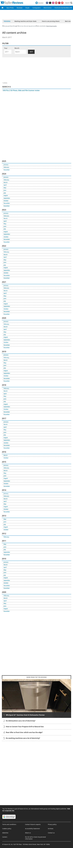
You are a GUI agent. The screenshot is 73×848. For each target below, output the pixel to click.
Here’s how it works (51, 26)
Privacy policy (52, 824)
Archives (50, 828)
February (6, 167)
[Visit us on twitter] (50, 3)
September (7, 198)
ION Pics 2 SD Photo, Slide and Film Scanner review (21, 90)
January (6, 164)
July (5, 193)
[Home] (2, 8)
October (6, 201)
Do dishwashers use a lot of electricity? (20, 721)
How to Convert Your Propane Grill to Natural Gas (25, 727)
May (5, 188)
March (5, 182)
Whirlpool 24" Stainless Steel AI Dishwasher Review (25, 715)
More (68, 8)
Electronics (48, 8)
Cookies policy (6, 828)
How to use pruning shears (51, 21)
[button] (68, 3)
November (7, 203)
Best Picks (10, 8)
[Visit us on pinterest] (59, 3)
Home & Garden (60, 8)
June (5, 190)
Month (17, 48)
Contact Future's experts (33, 824)
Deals (27, 8)
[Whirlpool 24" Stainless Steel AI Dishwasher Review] (36, 698)
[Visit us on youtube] (56, 3)
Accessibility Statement (32, 828)
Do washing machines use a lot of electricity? (23, 738)
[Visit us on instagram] (53, 3)
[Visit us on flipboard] (62, 3)
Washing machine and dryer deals (25, 21)
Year (5, 48)
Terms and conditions (9, 824)
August (6, 195)
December (7, 170)
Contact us (51, 833)
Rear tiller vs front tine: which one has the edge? (24, 732)
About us (28, 833)
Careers (4, 837)
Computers (37, 8)
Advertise (5, 833)
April (5, 185)
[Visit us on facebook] (47, 3)
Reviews (19, 8)
